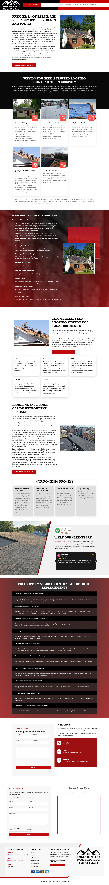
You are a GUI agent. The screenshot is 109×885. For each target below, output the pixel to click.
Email (65, 751)
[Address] (59, 760)
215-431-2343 (67, 744)
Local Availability (21, 123)
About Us (85, 4)
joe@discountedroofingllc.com (72, 753)
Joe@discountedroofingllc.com (15, 860)
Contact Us (93, 4)
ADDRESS (10, 853)
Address (66, 759)
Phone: (65, 742)
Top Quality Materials (50, 170)
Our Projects (78, 4)
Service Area (68, 4)
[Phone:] (59, 743)
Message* (19, 746)
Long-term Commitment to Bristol (25, 171)
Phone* (18, 740)
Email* (35, 734)
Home (55, 4)
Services (60, 4)
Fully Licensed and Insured (81, 123)
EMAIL (9, 859)
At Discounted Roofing (60, 541)
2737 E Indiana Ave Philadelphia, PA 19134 (75, 761)
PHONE (9, 864)
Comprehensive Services (52, 123)
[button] (95, 561)
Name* (18, 734)
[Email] (59, 751)
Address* (36, 740)
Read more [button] (60, 567)
